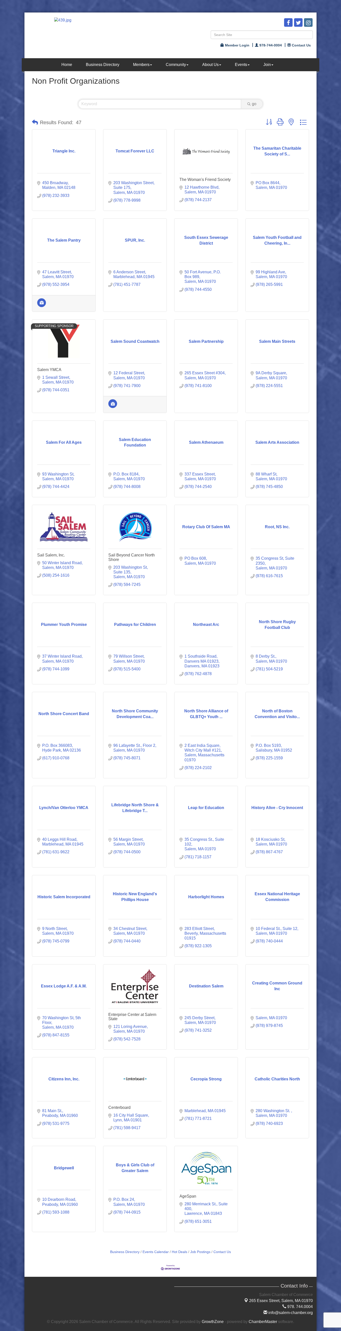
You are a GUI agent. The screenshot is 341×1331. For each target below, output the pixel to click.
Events (241, 64)
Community (176, 64)
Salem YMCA (49, 370)
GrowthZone (213, 1322)
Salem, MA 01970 (281, 1301)
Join (267, 64)
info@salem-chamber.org (290, 1313)
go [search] (254, 104)
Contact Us (222, 1252)
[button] (35, 122)
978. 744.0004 (299, 1307)
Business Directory (102, 64)
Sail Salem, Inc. (51, 555)
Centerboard (119, 1107)
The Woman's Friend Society (205, 179)
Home (66, 64)
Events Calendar (156, 1252)
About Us (210, 64)
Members (141, 64)
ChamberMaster (263, 1322)
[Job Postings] (41, 306)
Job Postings (200, 1252)
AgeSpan (187, 1196)
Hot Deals (179, 1252)
